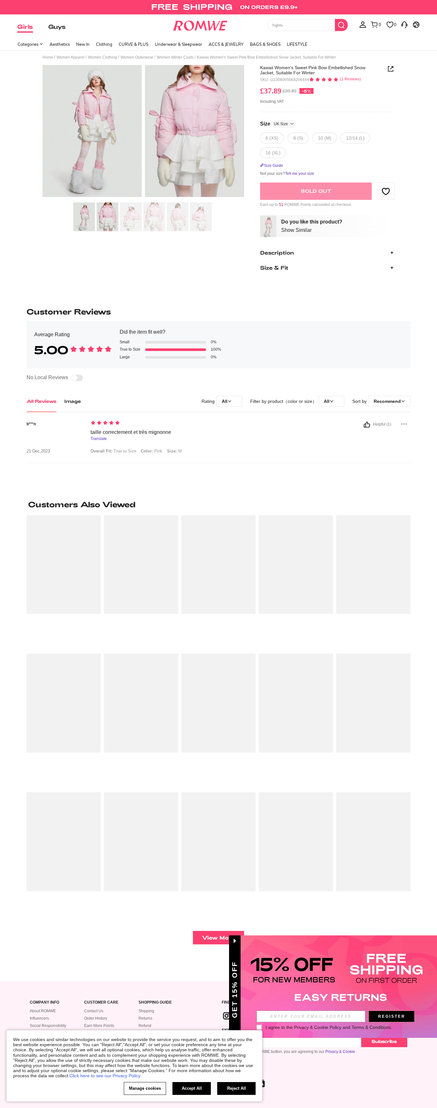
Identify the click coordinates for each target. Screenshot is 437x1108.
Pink (152, 451)
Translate (99, 439)
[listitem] (64, 582)
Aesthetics (60, 44)
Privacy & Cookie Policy (317, 1027)
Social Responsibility (48, 1025)
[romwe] (200, 24)
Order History (95, 1018)
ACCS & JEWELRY (226, 44)
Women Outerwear (137, 57)
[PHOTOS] (143, 132)
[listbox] (362, 24)
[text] (145, 423)
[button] (385, 191)
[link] (218, 7)
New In (83, 44)
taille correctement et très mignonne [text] (131, 432)
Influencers (39, 1018)
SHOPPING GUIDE (155, 1002)
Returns (145, 1018)
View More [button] (218, 937)
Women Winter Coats (175, 57)
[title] (218, 504)
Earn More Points (99, 1025)
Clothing (104, 44)
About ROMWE (43, 1011)
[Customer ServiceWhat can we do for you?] (404, 24)
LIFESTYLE (297, 44)
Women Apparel (70, 57)
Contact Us (93, 1011)
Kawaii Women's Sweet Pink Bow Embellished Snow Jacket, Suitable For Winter (312, 70)
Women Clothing (102, 57)
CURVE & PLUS (133, 44)
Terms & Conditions (371, 1027)
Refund (145, 1025)
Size (274, 123)
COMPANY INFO (44, 1002)
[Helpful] (367, 424)
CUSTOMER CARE (101, 1002)
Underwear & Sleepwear (178, 44)
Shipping (146, 1011)
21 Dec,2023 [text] (38, 451)
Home (48, 57)
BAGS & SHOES (265, 44)
